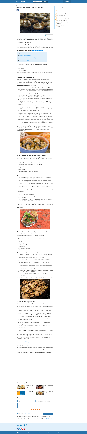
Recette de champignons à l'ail (26, 60)
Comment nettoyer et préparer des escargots (62, 26)
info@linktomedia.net (49, 418)
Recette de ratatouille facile (37, 50)
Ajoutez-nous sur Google (49, 35)
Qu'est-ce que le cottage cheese (62, 13)
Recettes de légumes (29, 4)
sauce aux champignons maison (46, 305)
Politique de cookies (56, 432)
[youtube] (22, 429)
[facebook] (18, 429)
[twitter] (20, 429)
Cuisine (22, 4)
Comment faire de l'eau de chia (62, 17)
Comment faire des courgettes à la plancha (30, 386)
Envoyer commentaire (48, 414)
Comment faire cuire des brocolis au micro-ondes (63, 23)
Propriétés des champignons (25, 55)
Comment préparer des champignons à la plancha (29, 57)
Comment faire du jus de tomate (62, 20)
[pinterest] (24, 429)
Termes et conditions (42, 432)
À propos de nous (30, 432)
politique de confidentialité (27, 413)
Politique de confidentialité (49, 432)
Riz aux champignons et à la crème (48, 386)
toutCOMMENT (18, 4)
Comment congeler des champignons (25, 341)
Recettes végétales (34, 4)
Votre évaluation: (27, 411)
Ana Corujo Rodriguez (23, 11)
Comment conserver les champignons (25, 343)
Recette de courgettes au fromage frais (48, 392)
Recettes (25, 4)
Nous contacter (36, 432)
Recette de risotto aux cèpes (30, 392)
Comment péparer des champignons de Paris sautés (30, 59)
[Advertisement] (35, 368)
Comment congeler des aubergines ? (63, 19)
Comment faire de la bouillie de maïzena (63, 15)
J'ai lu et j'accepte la (24, 413)
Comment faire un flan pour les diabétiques (62, 11)
